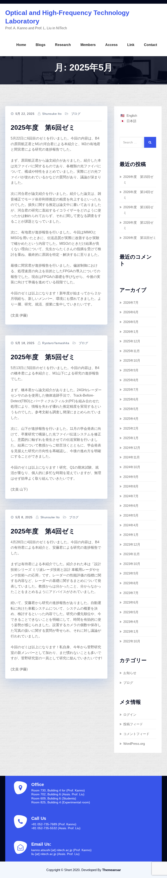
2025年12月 (131, 341)
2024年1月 (131, 535)
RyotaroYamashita (55, 343)
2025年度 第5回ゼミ (43, 357)
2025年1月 (131, 438)
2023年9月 (131, 573)
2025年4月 (131, 418)
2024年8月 (131, 486)
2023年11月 (131, 554)
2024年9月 (131, 477)
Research (63, 45)
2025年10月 (131, 360)
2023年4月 (131, 622)
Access (111, 45)
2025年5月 (131, 409)
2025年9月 (131, 370)
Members (88, 45)
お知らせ (129, 673)
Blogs (40, 45)
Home (21, 45)
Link (130, 45)
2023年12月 (131, 544)
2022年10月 (131, 641)
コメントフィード (136, 734)
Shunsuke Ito (52, 113)
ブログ (76, 113)
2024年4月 (131, 525)
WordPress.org (134, 743)
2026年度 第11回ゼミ (139, 238)
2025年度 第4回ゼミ (43, 531)
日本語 (131, 121)
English (132, 115)
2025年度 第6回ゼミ (43, 127)
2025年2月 (131, 428)
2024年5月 (131, 515)
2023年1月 (131, 631)
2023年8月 (131, 583)
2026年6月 (131, 312)
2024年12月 (131, 448)
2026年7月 (131, 302)
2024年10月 (131, 467)
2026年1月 (131, 331)
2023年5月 (131, 612)
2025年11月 (131, 351)
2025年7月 (131, 389)
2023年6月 (131, 602)
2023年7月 (131, 593)
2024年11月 (131, 457)
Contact (150, 45)
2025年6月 (131, 399)
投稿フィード (133, 724)
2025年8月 (131, 380)
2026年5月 (131, 322)
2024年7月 (131, 496)
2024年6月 (131, 505)
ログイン (129, 714)
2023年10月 (131, 564)
